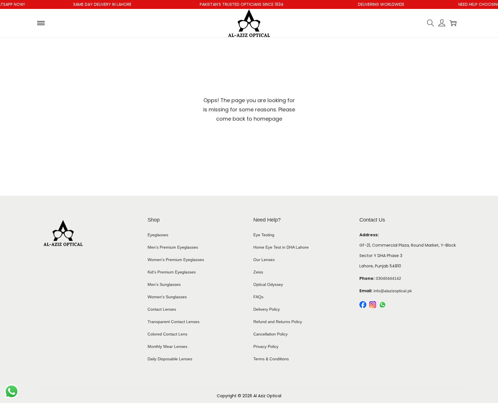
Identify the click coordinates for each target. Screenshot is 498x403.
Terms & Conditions (271, 359)
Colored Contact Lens (167, 334)
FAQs (258, 297)
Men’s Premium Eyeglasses (173, 247)
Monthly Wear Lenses (167, 346)
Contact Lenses (162, 309)
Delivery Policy (266, 309)
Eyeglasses (158, 235)
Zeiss (258, 272)
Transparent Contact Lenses (173, 321)
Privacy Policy (265, 346)
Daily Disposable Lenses (170, 359)
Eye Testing (263, 235)
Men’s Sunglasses (164, 284)
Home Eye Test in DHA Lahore (281, 247)
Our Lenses (264, 259)
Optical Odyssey (268, 284)
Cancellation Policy (270, 334)
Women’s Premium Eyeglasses (176, 259)
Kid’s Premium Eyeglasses (172, 272)
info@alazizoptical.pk (392, 290)
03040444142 (388, 278)
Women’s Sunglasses (167, 297)
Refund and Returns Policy (277, 321)
